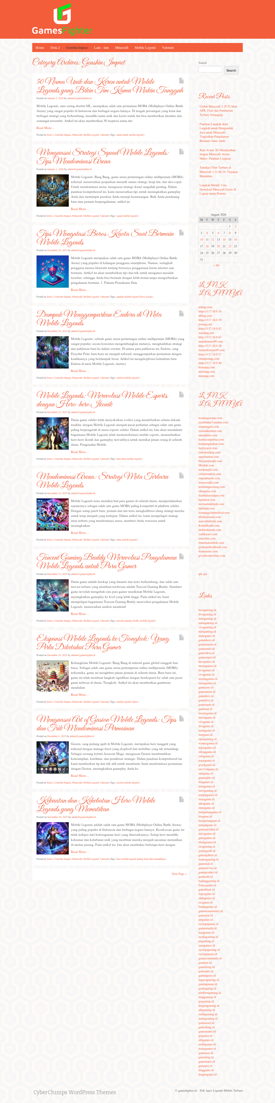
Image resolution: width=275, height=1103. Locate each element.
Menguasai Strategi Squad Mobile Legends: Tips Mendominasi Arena (103, 157)
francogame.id (207, 885)
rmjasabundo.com (209, 478)
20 (218, 246)
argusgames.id (207, 747)
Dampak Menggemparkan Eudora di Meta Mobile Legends (99, 319)
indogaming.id (207, 618)
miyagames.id (207, 833)
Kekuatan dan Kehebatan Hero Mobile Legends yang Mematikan (96, 805)
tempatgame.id (207, 825)
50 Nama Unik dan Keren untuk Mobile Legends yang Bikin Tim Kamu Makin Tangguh (110, 86)
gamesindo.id (207, 649)
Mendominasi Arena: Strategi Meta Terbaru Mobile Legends (102, 481)
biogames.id (206, 782)
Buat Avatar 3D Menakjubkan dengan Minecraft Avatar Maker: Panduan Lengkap (218, 154)
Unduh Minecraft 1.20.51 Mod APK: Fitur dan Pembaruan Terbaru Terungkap (218, 110)
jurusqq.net (205, 324)
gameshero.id (207, 640)
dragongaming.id (209, 1005)
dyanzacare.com (208, 551)
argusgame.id (207, 760)
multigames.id (207, 1044)
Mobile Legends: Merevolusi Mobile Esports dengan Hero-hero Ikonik (102, 400)
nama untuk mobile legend (129, 134)
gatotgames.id (207, 838)
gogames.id (205, 1036)
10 (201, 239)
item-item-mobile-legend (128, 458)
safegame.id (206, 773)
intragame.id (206, 803)
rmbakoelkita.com (209, 452)
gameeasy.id (206, 1053)
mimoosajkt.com (209, 482)
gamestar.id (205, 709)
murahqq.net (206, 333)
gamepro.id (205, 1066)
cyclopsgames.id (208, 924)
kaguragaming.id (209, 980)
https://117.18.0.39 (210, 320)
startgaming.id (207, 631)
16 (235, 239)
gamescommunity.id (211, 911)
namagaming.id (208, 623)
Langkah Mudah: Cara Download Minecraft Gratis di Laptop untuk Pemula (218, 189)
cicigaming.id (207, 846)
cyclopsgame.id (208, 954)
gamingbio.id (207, 778)
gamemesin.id (207, 692)
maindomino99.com (211, 341)
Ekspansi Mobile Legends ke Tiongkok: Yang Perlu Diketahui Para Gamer (103, 643)
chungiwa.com (207, 491)
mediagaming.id (208, 937)
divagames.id (206, 670)
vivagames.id (206, 674)
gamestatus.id (207, 1061)
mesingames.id (207, 666)
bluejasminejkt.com (210, 461)
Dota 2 (55, 47)
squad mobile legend (126, 215)
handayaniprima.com (211, 439)
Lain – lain (101, 47)
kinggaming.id (207, 997)
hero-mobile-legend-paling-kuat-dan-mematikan (140, 858)
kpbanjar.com (207, 508)
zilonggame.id (207, 752)
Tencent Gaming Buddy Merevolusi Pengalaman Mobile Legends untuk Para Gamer (107, 562)
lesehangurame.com (210, 418)
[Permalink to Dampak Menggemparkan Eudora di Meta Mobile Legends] (53, 352)
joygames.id (206, 919)
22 (229, 246)
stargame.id (205, 735)
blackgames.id (207, 842)
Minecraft (121, 47)
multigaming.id (208, 1014)
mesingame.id (207, 717)
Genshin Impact (77, 47)
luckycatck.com (208, 448)
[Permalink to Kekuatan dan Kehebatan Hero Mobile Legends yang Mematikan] (53, 838)
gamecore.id (206, 687)
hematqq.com (207, 367)
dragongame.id (208, 1074)
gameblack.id (207, 889)
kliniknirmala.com (210, 517)
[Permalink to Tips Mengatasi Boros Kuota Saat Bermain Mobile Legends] (53, 271)
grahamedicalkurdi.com (213, 547)
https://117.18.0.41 (210, 337)
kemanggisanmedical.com (214, 512)
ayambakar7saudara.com (213, 422)
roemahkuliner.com (210, 431)
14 (224, 239)
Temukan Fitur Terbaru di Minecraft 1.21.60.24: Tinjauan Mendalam (219, 171)
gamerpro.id (206, 971)
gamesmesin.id (207, 644)
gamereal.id (206, 864)
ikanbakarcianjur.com (212, 495)
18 (207, 246)
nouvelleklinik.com (210, 521)
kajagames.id (206, 932)
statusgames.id (207, 1048)
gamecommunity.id (210, 958)
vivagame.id (206, 722)
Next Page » (179, 874)
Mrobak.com (206, 465)
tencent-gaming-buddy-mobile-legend (135, 620)
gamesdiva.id (206, 653)
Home (40, 47)
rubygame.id (206, 756)
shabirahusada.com (210, 530)
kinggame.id (206, 1070)
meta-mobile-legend (126, 539)
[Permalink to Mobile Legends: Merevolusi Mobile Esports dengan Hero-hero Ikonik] (53, 433)
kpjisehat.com (207, 500)
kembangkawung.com (212, 487)
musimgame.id (207, 713)
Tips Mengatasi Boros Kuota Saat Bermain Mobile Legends (105, 238)
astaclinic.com (207, 538)
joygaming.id (206, 941)
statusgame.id (207, 636)
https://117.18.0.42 (210, 328)
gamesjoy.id (206, 915)
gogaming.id (206, 1001)
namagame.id (207, 730)
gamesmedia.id (208, 928)
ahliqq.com (205, 315)
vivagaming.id (207, 627)
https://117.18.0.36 (210, 311)
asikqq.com (205, 307)
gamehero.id (206, 696)
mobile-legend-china (126, 701)
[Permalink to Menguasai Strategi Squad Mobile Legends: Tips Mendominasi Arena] (53, 190)
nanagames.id (207, 945)
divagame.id (206, 726)
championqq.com (209, 358)
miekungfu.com (208, 469)
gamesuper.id (206, 704)
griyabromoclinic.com (212, 555)
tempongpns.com (209, 426)
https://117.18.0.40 (210, 363)
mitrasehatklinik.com (211, 504)
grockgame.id (207, 765)
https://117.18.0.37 (210, 354)
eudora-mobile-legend (127, 377)
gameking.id (206, 1057)
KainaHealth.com (209, 525)
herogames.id (207, 661)
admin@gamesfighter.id (79, 98)
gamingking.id (207, 988)
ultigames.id (206, 1040)
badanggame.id (208, 907)
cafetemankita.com (210, 474)
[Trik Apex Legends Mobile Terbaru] (62, 19)
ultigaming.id (207, 1010)
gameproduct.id (208, 872)
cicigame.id (205, 902)
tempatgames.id (208, 795)
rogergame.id (207, 894)
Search (203, 63)
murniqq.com (207, 371)
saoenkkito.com (208, 435)
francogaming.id (208, 859)
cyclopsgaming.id (209, 950)
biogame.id (205, 816)
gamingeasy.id (207, 975)
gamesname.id (207, 1031)
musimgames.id (208, 679)
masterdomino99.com (212, 350)
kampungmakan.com (211, 444)
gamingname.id (208, 984)
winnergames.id (208, 743)
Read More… (46, 128)
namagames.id (207, 683)
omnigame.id (206, 808)
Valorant (168, 47)
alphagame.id (207, 898)
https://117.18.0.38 (210, 346)
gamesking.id (207, 1027)
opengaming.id (208, 739)
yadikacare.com (208, 534)
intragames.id (207, 786)
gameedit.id (206, 876)
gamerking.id (207, 967)
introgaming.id (208, 790)
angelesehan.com (209, 457)
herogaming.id (207, 610)
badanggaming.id (209, 881)
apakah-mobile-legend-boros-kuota (134, 296)
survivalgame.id (208, 769)
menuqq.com (206, 376)
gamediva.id (206, 700)
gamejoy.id (205, 962)
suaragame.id (206, 799)
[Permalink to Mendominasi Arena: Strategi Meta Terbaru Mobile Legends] (53, 514)
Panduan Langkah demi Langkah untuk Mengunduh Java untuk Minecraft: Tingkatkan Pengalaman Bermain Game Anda (216, 132)
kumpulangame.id (209, 821)
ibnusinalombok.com (211, 543)
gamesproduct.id (208, 829)
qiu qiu (203, 574)
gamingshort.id (208, 855)
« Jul (216, 265)
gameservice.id (208, 868)
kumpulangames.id (210, 812)
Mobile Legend (145, 47)
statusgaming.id (208, 1018)
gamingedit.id (207, 851)
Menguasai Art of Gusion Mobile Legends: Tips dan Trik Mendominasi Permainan (106, 724)
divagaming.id (207, 614)
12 (212, 239)
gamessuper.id (207, 657)
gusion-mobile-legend (127, 782)
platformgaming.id (210, 993)
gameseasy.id (206, 1023)
